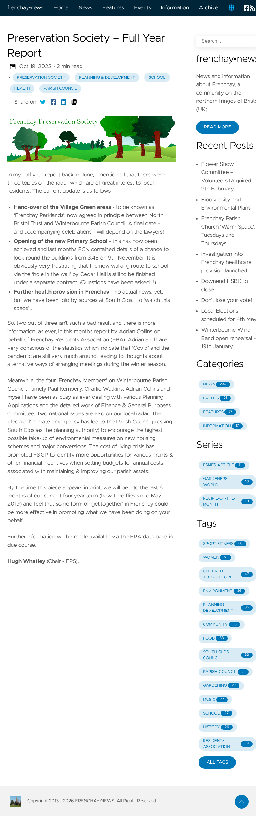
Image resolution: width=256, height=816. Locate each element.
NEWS (214, 384)
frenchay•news (25, 8)
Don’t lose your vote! (226, 300)
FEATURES (217, 412)
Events (142, 8)
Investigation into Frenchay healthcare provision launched (226, 262)
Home (60, 8)
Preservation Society (41, 78)
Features (113, 8)
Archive (208, 8)
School (157, 78)
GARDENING (219, 686)
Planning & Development (107, 78)
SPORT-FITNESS (222, 544)
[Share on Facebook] (53, 102)
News (85, 8)
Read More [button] (217, 127)
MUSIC (213, 700)
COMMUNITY (220, 624)
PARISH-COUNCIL (223, 672)
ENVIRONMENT (222, 591)
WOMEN (215, 558)
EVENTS (215, 398)
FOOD (213, 638)
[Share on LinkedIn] (63, 102)
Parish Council (60, 89)
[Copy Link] (74, 102)
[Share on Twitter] (42, 102)
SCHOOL (216, 713)
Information (175, 8)
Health (22, 89)
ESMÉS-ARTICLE (222, 465)
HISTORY (216, 727)
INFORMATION (221, 426)
